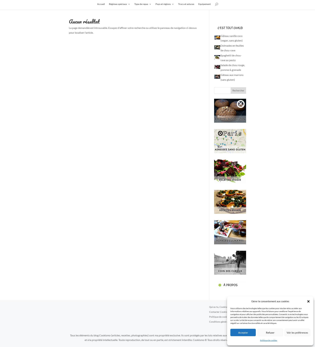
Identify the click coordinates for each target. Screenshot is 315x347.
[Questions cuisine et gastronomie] (230, 273)
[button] (308, 301)
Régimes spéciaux (118, 4)
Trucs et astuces (186, 4)
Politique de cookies (268, 340)
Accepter (243, 332)
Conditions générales (220, 322)
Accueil (101, 4)
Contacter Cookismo (219, 312)
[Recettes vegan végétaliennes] (230, 212)
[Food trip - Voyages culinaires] (230, 243)
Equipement (204, 4)
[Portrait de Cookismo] (230, 288)
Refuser (270, 332)
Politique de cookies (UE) (221, 317)
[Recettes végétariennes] (230, 182)
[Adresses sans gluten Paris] (230, 152)
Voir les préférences (297, 332)
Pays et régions (163, 4)
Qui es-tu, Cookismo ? (220, 307)
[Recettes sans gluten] (230, 121)
